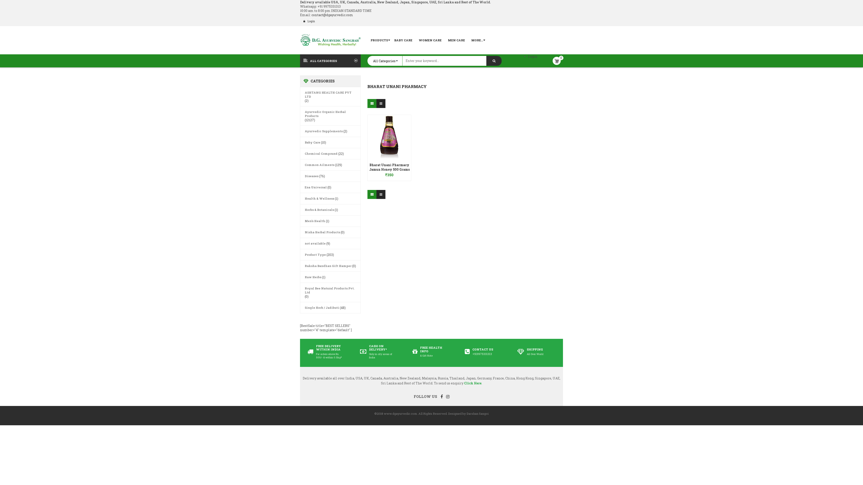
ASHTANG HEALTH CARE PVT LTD (328, 94)
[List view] (380, 103)
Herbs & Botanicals (319, 210)
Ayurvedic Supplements (324, 131)
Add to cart (389, 173)
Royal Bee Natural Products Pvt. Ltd (329, 290)
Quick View (389, 128)
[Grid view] (371, 103)
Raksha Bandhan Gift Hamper (328, 266)
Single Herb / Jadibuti (322, 308)
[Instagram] (447, 396)
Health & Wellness (319, 198)
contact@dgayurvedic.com (332, 15)
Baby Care (312, 142)
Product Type (315, 255)
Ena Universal (316, 187)
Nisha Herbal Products (322, 232)
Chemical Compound (321, 154)
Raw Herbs (313, 277)
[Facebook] (441, 396)
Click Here (472, 383)
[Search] (494, 61)
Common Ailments (319, 165)
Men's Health (315, 221)
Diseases (311, 176)
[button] (389, 168)
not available (315, 243)
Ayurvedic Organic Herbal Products (325, 114)
